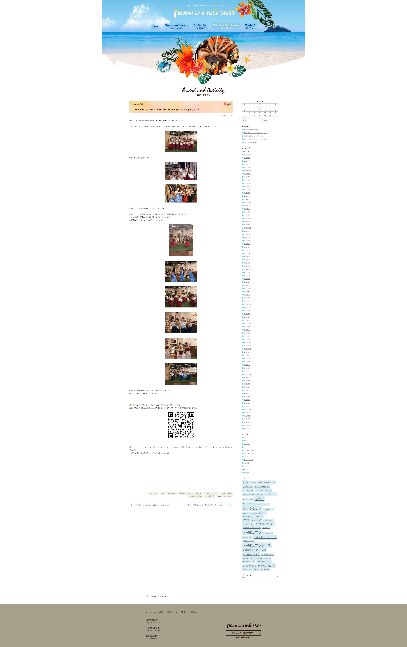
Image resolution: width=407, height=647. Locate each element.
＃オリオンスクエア (263, 490)
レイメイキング (248, 453)
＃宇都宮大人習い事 (267, 555)
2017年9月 (247, 419)
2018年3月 (247, 400)
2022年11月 (247, 269)
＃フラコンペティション (263, 504)
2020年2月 (247, 336)
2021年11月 (247, 304)
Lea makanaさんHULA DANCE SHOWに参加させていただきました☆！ (166, 109)
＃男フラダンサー (264, 569)
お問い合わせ (194, 612)
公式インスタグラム (158, 447)
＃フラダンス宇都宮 (268, 509)
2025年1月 (247, 196)
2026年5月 (247, 158)
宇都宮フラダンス (262, 486)
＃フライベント (249, 504)
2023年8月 (247, 240)
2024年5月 (247, 218)
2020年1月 (247, 339)
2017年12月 (247, 409)
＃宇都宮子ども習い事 (264, 558)
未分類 (246, 469)
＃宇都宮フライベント (210, 493)
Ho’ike (246, 437)
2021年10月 (247, 307)
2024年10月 (247, 202)
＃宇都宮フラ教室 (251, 554)
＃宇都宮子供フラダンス (263, 562)
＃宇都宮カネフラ (268, 520)
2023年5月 (247, 250)
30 (260, 118)
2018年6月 (247, 390)
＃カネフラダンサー (257, 494)
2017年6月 (247, 428)
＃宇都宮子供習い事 (249, 566)
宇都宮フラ (248, 486)
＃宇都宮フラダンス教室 (195, 496)
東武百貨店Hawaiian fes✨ (251, 129)
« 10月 (244, 120)
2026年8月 (247, 151)
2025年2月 (247, 193)
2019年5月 (247, 361)
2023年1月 (247, 263)
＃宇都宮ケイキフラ (184, 493)
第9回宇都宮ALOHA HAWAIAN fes (254, 136)
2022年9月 (247, 275)
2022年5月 (247, 288)
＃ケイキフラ (153, 493)
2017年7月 (247, 425)
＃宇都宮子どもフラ (249, 558)
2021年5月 (247, 314)
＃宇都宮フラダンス (226, 493)
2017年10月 (247, 416)
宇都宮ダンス (269, 482)
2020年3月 (247, 333)
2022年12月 (247, 266)
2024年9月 (247, 205)
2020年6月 (247, 326)
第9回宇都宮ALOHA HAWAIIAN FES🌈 (255, 139)
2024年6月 (247, 215)
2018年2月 (247, 403)
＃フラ (162, 493)
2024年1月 (247, 225)
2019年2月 (247, 368)
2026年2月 (247, 167)
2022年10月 (247, 272)
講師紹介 (170, 612)
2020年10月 (247, 323)
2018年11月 (247, 377)
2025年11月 (247, 174)
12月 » (265, 120)
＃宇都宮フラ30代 (247, 538)
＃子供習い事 (259, 517)
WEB (260, 482)
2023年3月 (247, 256)
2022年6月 (247, 285)
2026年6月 (247, 154)
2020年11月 (247, 320)
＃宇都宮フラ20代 (267, 533)
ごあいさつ (247, 444)
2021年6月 (247, 311)
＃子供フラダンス (248, 517)
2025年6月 (247, 180)
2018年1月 (247, 406)
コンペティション (249, 450)
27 (244, 118)
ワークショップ (248, 460)
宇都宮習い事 (248, 490)
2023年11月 (247, 231)
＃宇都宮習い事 (209, 496)
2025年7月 (247, 177)
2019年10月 (247, 349)
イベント (229, 115)
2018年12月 (247, 374)
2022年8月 (247, 279)
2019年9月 (247, 352)
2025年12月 (247, 170)
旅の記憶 (246, 463)
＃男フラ (256, 569)
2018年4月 (247, 396)
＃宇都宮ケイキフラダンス (252, 528)
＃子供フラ (263, 513)
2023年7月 (247, 244)
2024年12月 (247, 199)
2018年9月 (247, 384)
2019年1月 (247, 371)
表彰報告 (246, 472)
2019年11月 (247, 346)
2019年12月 (247, 342)
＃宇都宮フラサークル (248, 541)
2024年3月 (247, 221)
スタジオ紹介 (158, 612)
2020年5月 (247, 330)
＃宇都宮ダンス (266, 528)
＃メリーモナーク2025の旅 (250, 513)
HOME (148, 612)
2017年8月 (247, 422)
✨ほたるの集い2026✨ (251, 142)
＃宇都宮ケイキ (248, 524)
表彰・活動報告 (181, 612)
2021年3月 (247, 317)
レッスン (246, 456)
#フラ (245, 482)
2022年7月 (247, 282)
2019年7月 (247, 355)
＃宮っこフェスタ (247, 569)
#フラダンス (253, 482)
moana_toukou (227, 496)
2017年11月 (247, 412)
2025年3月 (247, 190)
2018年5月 (247, 393)
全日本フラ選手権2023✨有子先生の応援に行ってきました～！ (207, 505)
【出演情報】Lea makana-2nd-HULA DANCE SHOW (151, 505)
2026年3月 (247, 164)
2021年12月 (247, 301)
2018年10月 (247, 381)
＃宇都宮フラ (197, 493)
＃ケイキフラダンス (248, 500)
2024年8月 (247, 209)
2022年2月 (247, 298)
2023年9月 (247, 237)
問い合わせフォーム (148, 408)
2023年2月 (247, 260)
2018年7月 (247, 387)
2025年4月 (247, 186)
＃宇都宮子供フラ (249, 562)
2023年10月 (247, 234)
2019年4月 (247, 365)
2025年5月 (247, 183)
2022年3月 (247, 295)
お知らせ (246, 441)
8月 (136, 126)
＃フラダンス (171, 493)
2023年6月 (247, 247)
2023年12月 (247, 228)
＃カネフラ (246, 495)
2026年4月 (247, 161)
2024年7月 (247, 212)
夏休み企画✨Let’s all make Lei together (255, 133)
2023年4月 (247, 253)
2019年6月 (247, 358)
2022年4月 (247, 291)
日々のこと (247, 466)
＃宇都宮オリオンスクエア (252, 520)
